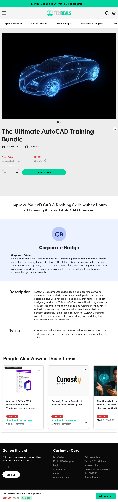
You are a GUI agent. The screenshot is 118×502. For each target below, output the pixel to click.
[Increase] (17, 172)
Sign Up (11, 474)
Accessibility (91, 465)
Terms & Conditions (95, 461)
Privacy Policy (61, 477)
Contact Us (59, 469)
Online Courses (39, 23)
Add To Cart (44, 172)
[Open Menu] (5, 13)
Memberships (64, 23)
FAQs (56, 473)
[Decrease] (5, 172)
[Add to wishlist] (115, 129)
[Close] (111, 4)
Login (56, 465)
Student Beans (92, 476)
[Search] (107, 13)
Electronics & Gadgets (92, 23)
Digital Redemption (64, 461)
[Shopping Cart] (113, 13)
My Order (58, 457)
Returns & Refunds (94, 457)
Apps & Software (13, 23)
